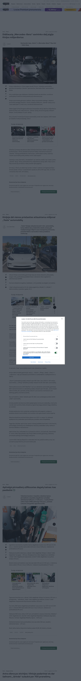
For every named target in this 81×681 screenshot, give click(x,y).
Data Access (40, 362)
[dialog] (40, 340)
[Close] (62, 319)
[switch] (56, 339)
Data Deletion (33, 362)
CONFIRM (31, 357)
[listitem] (40, 336)
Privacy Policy (47, 362)
